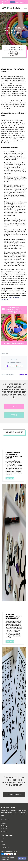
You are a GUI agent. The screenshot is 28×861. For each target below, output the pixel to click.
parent (14, 415)
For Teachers (4, 828)
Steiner (13, 51)
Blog (2, 841)
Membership (4, 826)
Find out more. (5, 859)
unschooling (14, 53)
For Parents (3, 831)
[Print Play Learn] (10, 10)
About (2, 838)
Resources (3, 823)
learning (9, 49)
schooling (18, 49)
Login (17, 2)
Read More (10, 478)
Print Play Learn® (6, 851)
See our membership (14, 795)
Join (12, 2)
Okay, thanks (22, 858)
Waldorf (14, 55)
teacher (14, 407)
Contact (23, 2)
